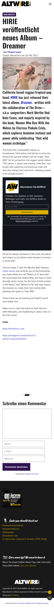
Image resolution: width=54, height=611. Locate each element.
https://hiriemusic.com (13, 328)
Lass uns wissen (28, 565)
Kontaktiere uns (10, 535)
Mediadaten (8, 532)
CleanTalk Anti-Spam (31, 474)
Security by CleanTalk (24, 603)
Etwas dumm (9, 271)
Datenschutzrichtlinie (13, 525)
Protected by (27, 474)
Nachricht (9, 14)
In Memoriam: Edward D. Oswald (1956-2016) (25, 539)
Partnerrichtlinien (11, 528)
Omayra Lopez (14, 51)
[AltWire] (16, 4)
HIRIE (14, 97)
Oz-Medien (15, 595)
